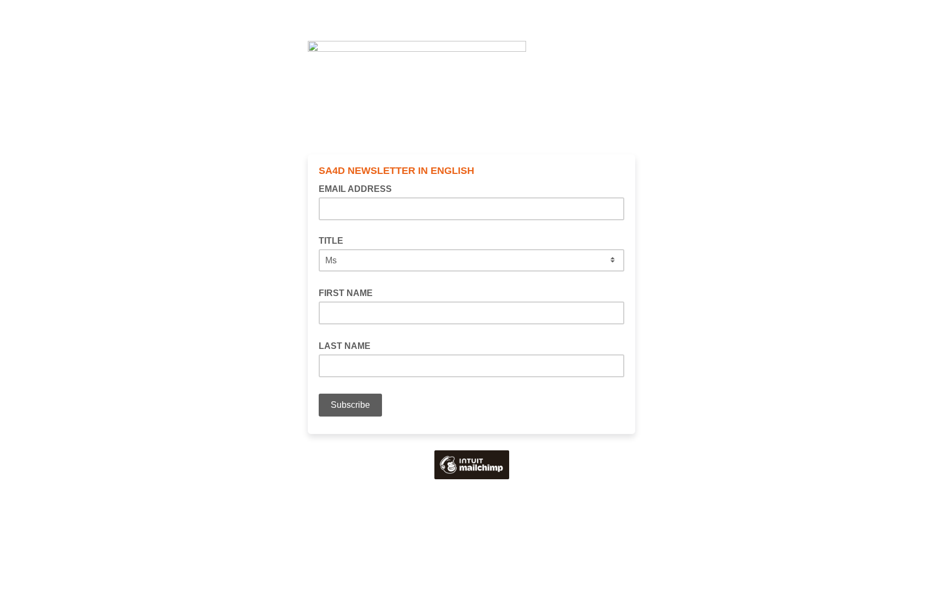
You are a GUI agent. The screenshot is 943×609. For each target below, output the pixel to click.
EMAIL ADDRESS (358, 188)
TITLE (331, 240)
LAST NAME (348, 345)
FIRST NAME (349, 292)
